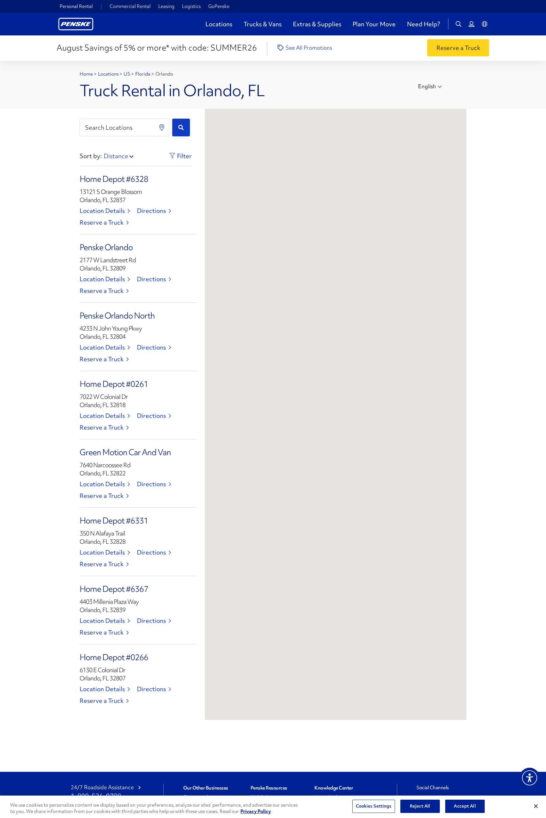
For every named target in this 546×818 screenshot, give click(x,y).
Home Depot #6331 (114, 520)
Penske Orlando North (117, 315)
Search (181, 127)
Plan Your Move (374, 24)
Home (87, 74)
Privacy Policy (255, 811)
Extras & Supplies (317, 24)
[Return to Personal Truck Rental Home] (76, 23)
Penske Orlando (106, 247)
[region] (273, 807)
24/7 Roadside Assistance (102, 787)
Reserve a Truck (102, 222)
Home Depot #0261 (114, 384)
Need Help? (423, 24)
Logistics (191, 6)
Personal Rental (76, 6)
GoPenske (218, 6)
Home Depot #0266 (114, 657)
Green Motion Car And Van (125, 452)
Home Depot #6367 (114, 589)
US (127, 74)
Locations (218, 24)
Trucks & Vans (263, 24)
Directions (151, 211)
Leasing (166, 6)
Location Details (102, 211)
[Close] (536, 806)
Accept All (465, 806)
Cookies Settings (373, 806)
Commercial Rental (130, 6)
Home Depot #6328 (114, 179)
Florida (143, 74)
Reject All (420, 806)
